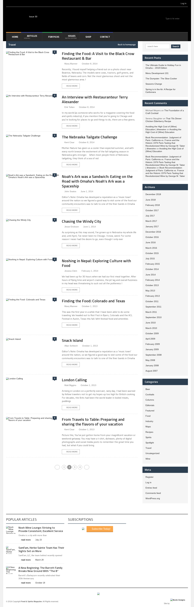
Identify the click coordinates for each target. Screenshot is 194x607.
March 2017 (151, 221)
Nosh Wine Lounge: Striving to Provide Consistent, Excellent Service (40, 529)
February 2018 (153, 205)
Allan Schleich (71, 346)
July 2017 (150, 215)
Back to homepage (127, 44)
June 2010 (151, 322)
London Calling (74, 380)
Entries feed (151, 488)
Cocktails (150, 394)
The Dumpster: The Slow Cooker (161, 78)
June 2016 (151, 242)
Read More (72, 86)
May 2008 (150, 360)
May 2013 (150, 290)
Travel (148, 448)
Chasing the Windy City (81, 221)
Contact (105, 37)
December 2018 (153, 194)
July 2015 (150, 258)
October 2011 (152, 301)
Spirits (148, 437)
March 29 (39, 560)
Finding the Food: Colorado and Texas (93, 301)
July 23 (38, 540)
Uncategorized (152, 453)
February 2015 (153, 264)
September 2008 (154, 355)
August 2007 (152, 371)
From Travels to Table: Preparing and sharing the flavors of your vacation (93, 421)
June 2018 (151, 200)
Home (15, 37)
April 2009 (150, 339)
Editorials (150, 405)
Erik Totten (69, 107)
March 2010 (151, 328)
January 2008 (152, 365)
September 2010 (154, 317)
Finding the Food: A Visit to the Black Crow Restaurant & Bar (98, 56)
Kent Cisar (69, 142)
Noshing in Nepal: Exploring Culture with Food (96, 263)
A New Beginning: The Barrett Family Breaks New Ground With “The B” (40, 569)
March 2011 (151, 312)
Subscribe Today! (100, 529)
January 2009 (152, 349)
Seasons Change (154, 84)
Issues (71, 36)
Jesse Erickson (71, 226)
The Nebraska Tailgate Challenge (89, 137)
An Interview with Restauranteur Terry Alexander (95, 99)
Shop (88, 37)
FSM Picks (53, 37)
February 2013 (153, 296)
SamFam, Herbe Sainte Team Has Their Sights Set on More (41, 549)
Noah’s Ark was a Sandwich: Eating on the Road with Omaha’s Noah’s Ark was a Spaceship (97, 181)
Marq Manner (70, 63)
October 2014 (152, 269)
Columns (150, 400)
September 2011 (153, 306)
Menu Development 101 (157, 73)
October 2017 (152, 210)
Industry (149, 421)
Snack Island (72, 340)
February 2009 (153, 344)
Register (150, 477)
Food (148, 416)
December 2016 (153, 232)
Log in (148, 482)
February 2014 (153, 280)
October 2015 (152, 253)
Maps (148, 426)
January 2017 (152, 226)
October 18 (40, 583)
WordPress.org (153, 498)
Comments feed (153, 493)
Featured (150, 410)
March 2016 (151, 248)
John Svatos (70, 191)
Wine (148, 459)
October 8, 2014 (89, 63)
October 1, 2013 (89, 306)
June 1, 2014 (87, 191)
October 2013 (152, 285)
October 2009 (152, 333)
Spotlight (150, 442)
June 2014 (151, 274)
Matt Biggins (70, 385)
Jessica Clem (70, 271)
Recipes (149, 432)
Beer (148, 389)
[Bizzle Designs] (179, 603)
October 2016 (152, 237)
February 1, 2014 (90, 271)
